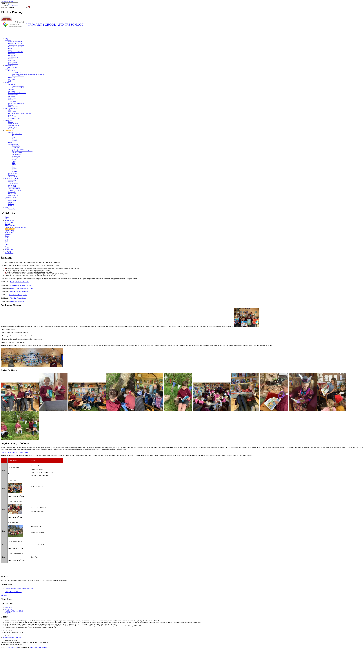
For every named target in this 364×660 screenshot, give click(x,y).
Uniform (10, 105)
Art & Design (16, 146)
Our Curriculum (13, 144)
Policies (10, 58)
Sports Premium (13, 64)
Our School (8, 40)
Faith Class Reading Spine (18, 298)
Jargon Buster (12, 98)
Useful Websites (13, 106)
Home (6, 38)
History (14, 159)
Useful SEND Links (14, 187)
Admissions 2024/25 (18, 88)
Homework (11, 96)
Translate (15, 5)
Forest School (16, 156)
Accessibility (12, 180)
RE (13, 169)
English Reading (17, 152)
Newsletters (11, 202)
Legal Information (12, 647)
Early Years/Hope (17, 134)
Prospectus (8, 613)
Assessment (11, 89)
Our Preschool (9, 65)
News (6, 199)
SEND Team (12, 185)
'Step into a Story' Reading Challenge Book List (15, 452)
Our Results (11, 55)
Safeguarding (12, 192)
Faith (13, 137)
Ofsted (10, 50)
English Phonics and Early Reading (22, 151)
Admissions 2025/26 (18, 86)
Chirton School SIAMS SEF (16, 45)
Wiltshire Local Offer (14, 190)
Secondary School (13, 125)
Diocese (10, 122)
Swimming (11, 175)
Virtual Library (12, 176)
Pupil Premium (12, 62)
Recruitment (12, 79)
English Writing (16, 154)
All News (4, 595)
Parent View (8, 607)
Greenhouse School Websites (38, 647)
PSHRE (14, 168)
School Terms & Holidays (16, 103)
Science (14, 171)
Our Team (7, 69)
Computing (15, 147)
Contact (7, 207)
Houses (10, 115)
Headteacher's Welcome (15, 41)
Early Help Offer (13, 195)
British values (12, 111)
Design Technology (18, 149)
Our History (11, 53)
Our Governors (16, 72)
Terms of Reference (18, 76)
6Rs (9, 110)
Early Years (11, 60)
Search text (4, 7)
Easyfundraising (13, 94)
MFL (13, 163)
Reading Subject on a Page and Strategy (22, 288)
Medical (10, 99)
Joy (13, 135)
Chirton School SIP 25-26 (15, 43)
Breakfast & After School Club (17, 93)
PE (13, 166)
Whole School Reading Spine (19, 291)
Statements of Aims (14, 118)
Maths (14, 161)
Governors (11, 70)
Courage (14, 139)
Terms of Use (12, 209)
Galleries (11, 204)
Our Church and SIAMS (15, 52)
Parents (7, 82)
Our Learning (9, 130)
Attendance (11, 91)
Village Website (13, 127)
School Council (12, 173)
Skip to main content (7, 1)
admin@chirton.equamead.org (12, 637)
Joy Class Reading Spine (17, 301)
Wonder (14, 140)
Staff (9, 81)
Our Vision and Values (11, 108)
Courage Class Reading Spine (18, 295)
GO (27, 7)
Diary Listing (12, 200)
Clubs (10, 142)
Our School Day (13, 57)
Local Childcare (13, 123)
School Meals (12, 101)
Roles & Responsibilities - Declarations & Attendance (28, 74)
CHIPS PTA (11, 77)
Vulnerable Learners (14, 188)
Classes (10, 132)
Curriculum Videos (10, 197)
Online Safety (12, 117)
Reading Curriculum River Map (19, 282)
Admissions (11, 84)
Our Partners (8, 120)
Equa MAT (11, 128)
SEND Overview (13, 183)
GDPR (10, 48)
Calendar (11, 205)
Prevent (10, 181)
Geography (15, 158)
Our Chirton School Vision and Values (19, 113)
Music (14, 164)
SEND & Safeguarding (11, 178)
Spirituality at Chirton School (16, 47)
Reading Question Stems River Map (20, 285)
